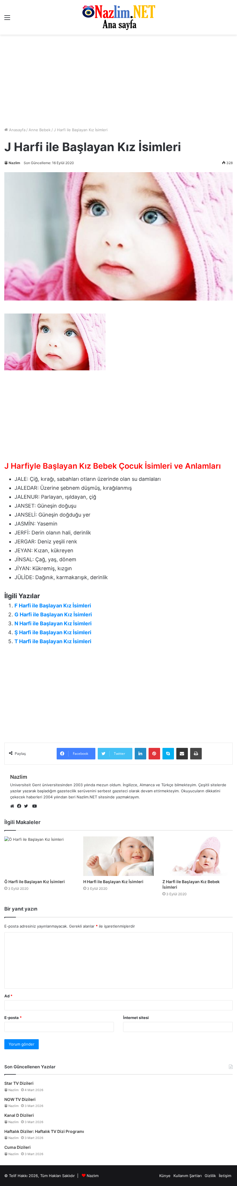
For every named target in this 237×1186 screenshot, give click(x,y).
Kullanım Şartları (187, 1175)
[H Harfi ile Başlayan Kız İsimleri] (118, 856)
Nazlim (14, 163)
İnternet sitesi (136, 1017)
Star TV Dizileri (19, 1083)
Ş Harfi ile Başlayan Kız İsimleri (52, 632)
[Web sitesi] (13, 806)
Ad (8, 996)
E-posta (13, 1017)
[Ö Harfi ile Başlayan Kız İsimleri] (39, 856)
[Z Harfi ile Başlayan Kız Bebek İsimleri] (197, 856)
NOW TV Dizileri (20, 1099)
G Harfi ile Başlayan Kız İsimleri (53, 614)
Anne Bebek (40, 129)
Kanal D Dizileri (19, 1115)
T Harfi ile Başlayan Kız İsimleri (52, 641)
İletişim (225, 1175)
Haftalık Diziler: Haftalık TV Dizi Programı (44, 1131)
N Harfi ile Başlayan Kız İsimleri (53, 623)
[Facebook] (20, 806)
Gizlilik (210, 1175)
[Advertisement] (118, 416)
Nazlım (93, 1175)
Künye (165, 1175)
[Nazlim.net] (118, 17)
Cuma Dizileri (17, 1147)
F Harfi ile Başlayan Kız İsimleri (52, 606)
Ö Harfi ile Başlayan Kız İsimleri (34, 881)
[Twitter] (27, 806)
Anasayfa (16, 129)
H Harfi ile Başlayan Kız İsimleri (113, 881)
